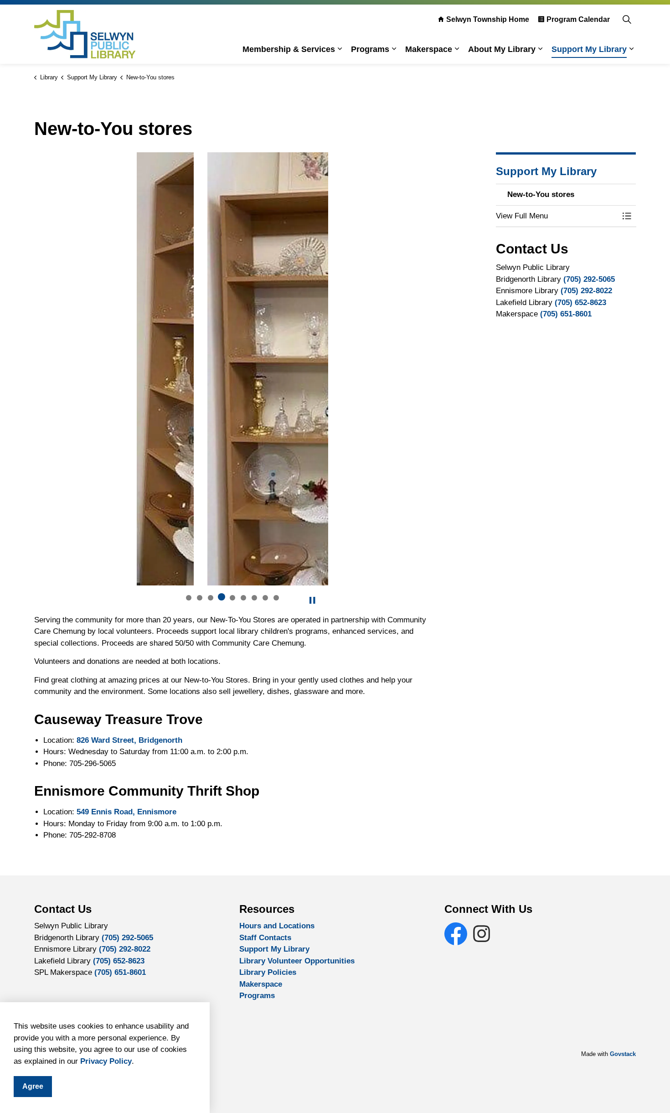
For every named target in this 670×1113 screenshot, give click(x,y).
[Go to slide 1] (188, 598)
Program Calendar (578, 19)
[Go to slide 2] (199, 598)
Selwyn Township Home (487, 19)
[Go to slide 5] (232, 598)
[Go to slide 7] (254, 598)
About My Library (502, 49)
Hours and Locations (276, 925)
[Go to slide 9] (276, 598)
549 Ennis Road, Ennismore (126, 812)
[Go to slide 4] (221, 597)
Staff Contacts (265, 937)
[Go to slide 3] (210, 598)
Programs (370, 49)
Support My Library (589, 49)
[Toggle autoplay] (312, 600)
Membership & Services (288, 49)
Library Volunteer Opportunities (297, 961)
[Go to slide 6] (243, 598)
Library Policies (267, 972)
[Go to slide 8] (265, 598)
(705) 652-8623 (580, 302)
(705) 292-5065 (589, 278)
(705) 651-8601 (566, 314)
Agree (32, 1086)
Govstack (623, 1054)
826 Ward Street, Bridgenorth (129, 740)
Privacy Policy (106, 1061)
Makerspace (428, 49)
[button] (557, 216)
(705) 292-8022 (586, 290)
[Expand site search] (627, 19)
